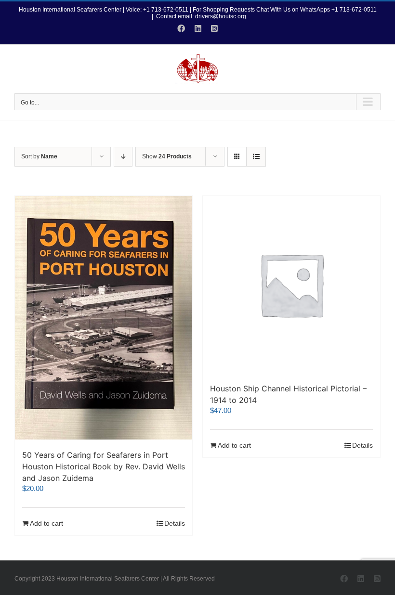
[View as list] (256, 156)
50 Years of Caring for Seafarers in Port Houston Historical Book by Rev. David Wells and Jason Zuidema (103, 466)
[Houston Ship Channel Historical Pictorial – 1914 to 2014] (291, 284)
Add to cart (46, 523)
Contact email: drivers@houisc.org (201, 16)
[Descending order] (123, 157)
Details (174, 523)
